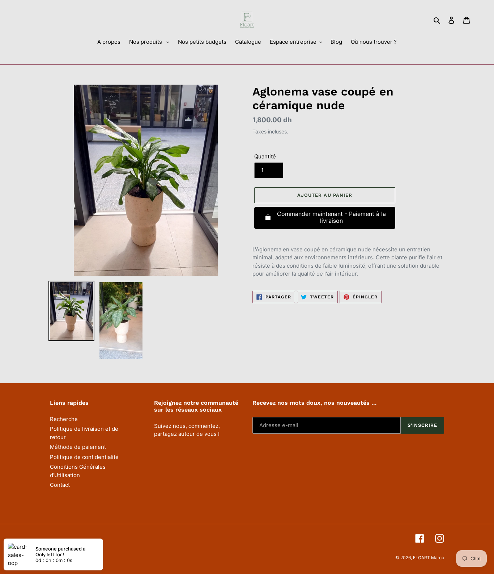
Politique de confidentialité (84, 457)
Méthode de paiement (78, 446)
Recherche (64, 419)
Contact (60, 484)
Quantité (265, 156)
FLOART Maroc (428, 557)
